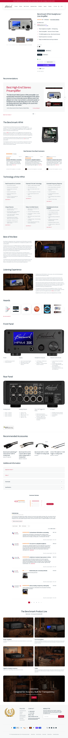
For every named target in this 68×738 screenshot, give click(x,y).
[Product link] (10, 449)
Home (7, 44)
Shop (10, 44)
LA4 (24, 138)
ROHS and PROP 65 (22, 716)
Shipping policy (49, 734)
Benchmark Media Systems (16, 734)
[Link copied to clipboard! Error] (43, 68)
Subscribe (61, 716)
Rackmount (45, 54)
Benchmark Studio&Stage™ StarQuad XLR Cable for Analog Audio (10, 453)
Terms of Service (22, 719)
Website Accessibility (23, 715)
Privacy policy (44, 734)
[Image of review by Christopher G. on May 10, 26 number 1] (25, 591)
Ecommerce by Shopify (26, 734)
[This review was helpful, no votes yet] (53, 539)
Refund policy (33, 734)
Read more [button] (19, 164)
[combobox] (52, 528)
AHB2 (7, 132)
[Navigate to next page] (41, 602)
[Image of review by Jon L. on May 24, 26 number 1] (25, 575)
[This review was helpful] (53, 597)
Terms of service (38, 734)
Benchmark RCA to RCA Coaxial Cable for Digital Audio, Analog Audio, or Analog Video (25, 454)
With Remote (48, 50)
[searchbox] (15, 526)
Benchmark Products (15, 44)
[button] (55, 6)
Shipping (38, 24)
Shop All (34, 697)
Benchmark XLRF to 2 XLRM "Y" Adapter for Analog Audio (42, 452)
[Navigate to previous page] (27, 602)
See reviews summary (54, 19)
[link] (12, 169)
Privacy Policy (21, 718)
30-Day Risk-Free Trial (23, 710)
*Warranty (21, 712)
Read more (32, 550)
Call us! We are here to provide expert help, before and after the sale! (34, 719)
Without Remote (41, 50)
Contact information (56, 734)
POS (20, 734)
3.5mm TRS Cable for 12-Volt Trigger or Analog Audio (57, 452)
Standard (40, 54)
